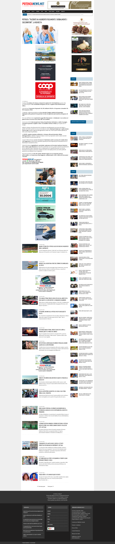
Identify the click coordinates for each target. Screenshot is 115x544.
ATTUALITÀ (28, 11)
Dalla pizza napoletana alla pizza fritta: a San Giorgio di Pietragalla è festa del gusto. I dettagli (85, 91)
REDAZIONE (57, 11)
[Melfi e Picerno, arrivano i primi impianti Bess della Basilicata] (74, 178)
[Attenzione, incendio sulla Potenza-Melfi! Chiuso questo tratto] (30, 317)
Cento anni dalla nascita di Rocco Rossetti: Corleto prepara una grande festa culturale (86, 286)
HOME (24, 11)
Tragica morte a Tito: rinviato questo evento (49, 474)
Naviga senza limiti (76, 533)
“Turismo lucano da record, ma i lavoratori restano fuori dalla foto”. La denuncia (85, 223)
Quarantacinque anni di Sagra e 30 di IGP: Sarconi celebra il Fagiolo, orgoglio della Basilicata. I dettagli (85, 375)
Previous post (42, 486)
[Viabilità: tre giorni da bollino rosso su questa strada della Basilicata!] (30, 383)
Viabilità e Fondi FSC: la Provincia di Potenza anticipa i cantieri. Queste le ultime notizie (85, 210)
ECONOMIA (37, 11)
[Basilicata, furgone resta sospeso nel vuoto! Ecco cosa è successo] (74, 327)
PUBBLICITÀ (63, 11)
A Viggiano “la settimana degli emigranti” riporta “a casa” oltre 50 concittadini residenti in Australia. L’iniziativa (85, 204)
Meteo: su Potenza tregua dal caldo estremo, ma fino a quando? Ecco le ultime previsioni (85, 305)
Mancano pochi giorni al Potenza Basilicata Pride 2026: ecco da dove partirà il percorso (86, 258)
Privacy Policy (75, 527)
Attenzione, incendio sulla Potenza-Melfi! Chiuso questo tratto (32, 523)
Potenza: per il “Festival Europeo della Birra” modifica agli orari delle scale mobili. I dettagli (85, 265)
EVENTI (46, 11)
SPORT (42, 11)
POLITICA (33, 11)
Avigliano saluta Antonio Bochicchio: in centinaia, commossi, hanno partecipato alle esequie (85, 252)
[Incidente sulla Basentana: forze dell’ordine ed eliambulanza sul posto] (30, 269)
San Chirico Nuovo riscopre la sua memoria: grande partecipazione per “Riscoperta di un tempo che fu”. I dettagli (86, 354)
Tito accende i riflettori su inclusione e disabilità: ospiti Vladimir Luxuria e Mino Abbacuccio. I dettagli (85, 361)
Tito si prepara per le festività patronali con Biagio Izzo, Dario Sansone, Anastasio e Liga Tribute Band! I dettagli (86, 217)
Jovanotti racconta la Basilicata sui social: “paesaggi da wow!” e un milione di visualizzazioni (85, 299)
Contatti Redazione (76, 530)
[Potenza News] (33, 4)
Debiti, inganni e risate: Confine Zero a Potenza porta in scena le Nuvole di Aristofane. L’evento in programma (85, 105)
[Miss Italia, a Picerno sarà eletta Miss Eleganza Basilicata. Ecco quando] (74, 396)
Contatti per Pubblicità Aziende (78, 522)
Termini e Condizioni (76, 525)
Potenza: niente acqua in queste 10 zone (85, 310)
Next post (50, 486)
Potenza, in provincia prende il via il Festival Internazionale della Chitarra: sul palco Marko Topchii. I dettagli (86, 190)
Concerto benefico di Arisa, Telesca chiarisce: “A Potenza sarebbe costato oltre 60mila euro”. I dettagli (85, 292)
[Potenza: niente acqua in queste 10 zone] (74, 313)
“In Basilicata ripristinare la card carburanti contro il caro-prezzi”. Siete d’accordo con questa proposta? (85, 245)
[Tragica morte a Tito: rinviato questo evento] (30, 480)
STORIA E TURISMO (51, 11)
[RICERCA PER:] (86, 14)
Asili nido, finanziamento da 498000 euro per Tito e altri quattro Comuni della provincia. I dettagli (85, 348)
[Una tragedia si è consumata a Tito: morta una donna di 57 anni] (74, 146)
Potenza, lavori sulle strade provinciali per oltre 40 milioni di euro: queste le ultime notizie (85, 138)
